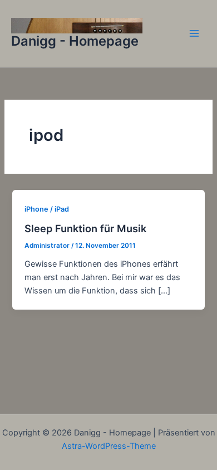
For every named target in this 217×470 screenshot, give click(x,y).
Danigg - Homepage (75, 41)
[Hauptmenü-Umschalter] (194, 33)
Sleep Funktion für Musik (85, 228)
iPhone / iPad (46, 209)
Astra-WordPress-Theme (109, 446)
